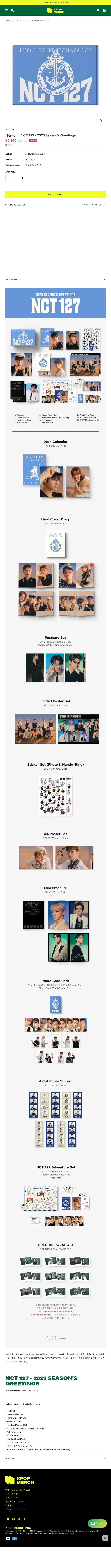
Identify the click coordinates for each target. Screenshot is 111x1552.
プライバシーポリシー (15, 1509)
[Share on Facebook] (92, 205)
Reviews (10, 1459)
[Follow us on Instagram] (13, 1519)
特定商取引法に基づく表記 (17, 1489)
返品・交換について (14, 1501)
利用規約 (9, 1505)
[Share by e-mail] (105, 205)
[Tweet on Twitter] (100, 205)
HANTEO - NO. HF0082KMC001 (56, 2)
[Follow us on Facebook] (24, 1519)
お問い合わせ (11, 1493)
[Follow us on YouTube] (8, 1519)
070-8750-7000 (44, 1533)
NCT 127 (9, 129)
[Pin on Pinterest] (96, 205)
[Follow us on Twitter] (19, 1519)
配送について (11, 1497)
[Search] (12, 10)
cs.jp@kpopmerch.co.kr (65, 1533)
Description (12, 279)
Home (7, 20)
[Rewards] (97, 1523)
